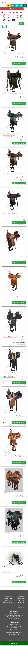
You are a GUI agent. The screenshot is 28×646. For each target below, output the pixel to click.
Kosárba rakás (19, 63)
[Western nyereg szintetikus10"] (14, 360)
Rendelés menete (8, 598)
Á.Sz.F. (8, 593)
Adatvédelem (8, 594)
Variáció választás (19, 342)
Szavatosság (21, 600)
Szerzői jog (21, 596)
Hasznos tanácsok (8, 602)
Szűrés (21, 23)
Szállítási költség (21, 598)
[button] (10, 23)
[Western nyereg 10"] (14, 320)
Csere (8, 606)
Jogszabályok (8, 596)
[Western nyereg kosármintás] (14, 200)
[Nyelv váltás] (25, 5)
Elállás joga (8, 600)
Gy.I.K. (21, 594)
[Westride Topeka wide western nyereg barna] (14, 41)
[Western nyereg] (14, 280)
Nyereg (15, 12)
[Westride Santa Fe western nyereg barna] (14, 81)
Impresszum (21, 593)
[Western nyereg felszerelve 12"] (14, 559)
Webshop (3, 12)
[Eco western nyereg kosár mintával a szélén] (14, 120)
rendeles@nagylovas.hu (16, 632)
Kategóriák (14, 643)
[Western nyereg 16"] (14, 240)
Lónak (9, 12)
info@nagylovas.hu (16, 616)
